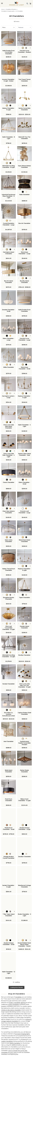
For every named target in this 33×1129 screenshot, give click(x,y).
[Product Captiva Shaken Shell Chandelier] (24, 700)
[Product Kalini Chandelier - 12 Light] (8, 959)
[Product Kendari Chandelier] (8, 671)
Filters (3, 27)
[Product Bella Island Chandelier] (8, 758)
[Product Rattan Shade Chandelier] (24, 758)
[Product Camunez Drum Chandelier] (8, 1046)
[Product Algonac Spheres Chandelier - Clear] (24, 1017)
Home (2, 9)
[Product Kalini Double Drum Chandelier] (24, 297)
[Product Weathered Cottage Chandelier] (24, 873)
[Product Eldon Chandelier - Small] (24, 470)
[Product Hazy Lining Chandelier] (8, 1017)
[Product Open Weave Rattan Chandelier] (24, 153)
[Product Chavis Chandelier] (8, 470)
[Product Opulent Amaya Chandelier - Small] (8, 930)
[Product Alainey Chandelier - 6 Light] (8, 96)
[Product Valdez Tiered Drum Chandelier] (8, 556)
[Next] (30, 48)
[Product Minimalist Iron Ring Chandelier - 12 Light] (8, 643)
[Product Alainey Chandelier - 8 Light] (24, 1046)
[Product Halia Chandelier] (24, 182)
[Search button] (27, 3)
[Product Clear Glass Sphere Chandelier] (8, 499)
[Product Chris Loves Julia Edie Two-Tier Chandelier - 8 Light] (24, 671)
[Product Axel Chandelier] (8, 729)
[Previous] (18, 48)
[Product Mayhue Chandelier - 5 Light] (24, 384)
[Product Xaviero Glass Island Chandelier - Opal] (24, 441)
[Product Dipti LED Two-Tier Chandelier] (24, 124)
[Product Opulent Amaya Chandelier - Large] (24, 815)
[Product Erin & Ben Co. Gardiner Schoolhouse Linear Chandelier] (8, 700)
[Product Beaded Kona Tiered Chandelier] (8, 1103)
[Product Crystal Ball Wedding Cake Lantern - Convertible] (24, 988)
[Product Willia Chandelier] (8, 355)
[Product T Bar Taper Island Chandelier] (8, 902)
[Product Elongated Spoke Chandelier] (8, 585)
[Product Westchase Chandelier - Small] (24, 355)
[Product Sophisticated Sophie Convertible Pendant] (24, 729)
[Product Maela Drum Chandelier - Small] (8, 815)
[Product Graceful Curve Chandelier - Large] (24, 326)
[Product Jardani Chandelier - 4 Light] (8, 1074)
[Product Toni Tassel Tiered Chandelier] (24, 67)
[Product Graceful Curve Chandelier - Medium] (24, 38)
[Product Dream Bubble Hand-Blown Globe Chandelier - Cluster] (24, 930)
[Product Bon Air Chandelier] (24, 211)
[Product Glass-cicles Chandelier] (8, 527)
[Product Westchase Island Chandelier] (24, 527)
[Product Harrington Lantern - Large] (8, 384)
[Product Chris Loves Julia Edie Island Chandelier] (8, 412)
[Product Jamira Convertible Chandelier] (24, 96)
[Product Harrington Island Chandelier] (8, 240)
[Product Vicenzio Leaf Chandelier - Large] (24, 499)
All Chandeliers (19, 11)
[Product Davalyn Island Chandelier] (24, 614)
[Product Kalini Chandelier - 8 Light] (8, 124)
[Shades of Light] (16, 3)
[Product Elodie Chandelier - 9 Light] (24, 902)
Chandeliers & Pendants (11, 9)
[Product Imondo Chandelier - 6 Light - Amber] (8, 67)
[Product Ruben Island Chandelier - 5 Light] (8, 988)
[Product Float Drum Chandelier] (8, 786)
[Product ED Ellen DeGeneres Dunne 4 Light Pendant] (24, 1074)
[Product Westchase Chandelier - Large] (24, 240)
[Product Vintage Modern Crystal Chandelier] (8, 844)
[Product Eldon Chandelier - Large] (8, 326)
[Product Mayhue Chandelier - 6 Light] (24, 556)
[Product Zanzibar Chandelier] (24, 844)
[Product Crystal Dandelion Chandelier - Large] (8, 211)
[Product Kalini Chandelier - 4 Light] (24, 412)
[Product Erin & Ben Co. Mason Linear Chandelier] (24, 1103)
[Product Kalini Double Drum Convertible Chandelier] (8, 38)
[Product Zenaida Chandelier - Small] (8, 297)
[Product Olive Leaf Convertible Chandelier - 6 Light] (8, 614)
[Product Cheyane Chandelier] (24, 959)
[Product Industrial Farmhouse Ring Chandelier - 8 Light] (8, 182)
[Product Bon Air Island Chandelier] (8, 268)
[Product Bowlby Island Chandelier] (24, 268)
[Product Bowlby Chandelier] (24, 643)
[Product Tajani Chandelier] (24, 585)
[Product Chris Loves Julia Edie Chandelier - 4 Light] (8, 441)
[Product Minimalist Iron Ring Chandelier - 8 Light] (8, 153)
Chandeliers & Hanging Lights (7, 11)
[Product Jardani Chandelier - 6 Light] (8, 873)
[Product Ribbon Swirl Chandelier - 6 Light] (24, 786)
